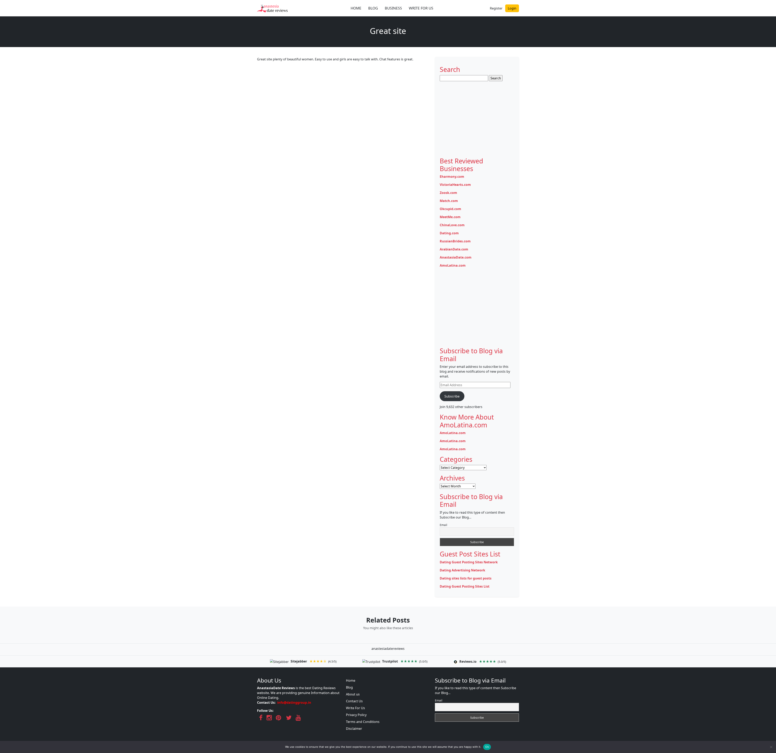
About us (353, 694)
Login (512, 8)
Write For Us (355, 708)
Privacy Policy (356, 715)
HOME (356, 8)
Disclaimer (354, 728)
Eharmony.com (452, 176)
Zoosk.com (448, 192)
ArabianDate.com (454, 249)
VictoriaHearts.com (455, 184)
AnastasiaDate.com (455, 257)
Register (496, 8)
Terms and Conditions (363, 721)
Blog (349, 687)
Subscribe (452, 396)
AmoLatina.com (453, 265)
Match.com (449, 201)
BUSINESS (393, 8)
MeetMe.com (450, 217)
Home (350, 680)
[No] (771, 747)
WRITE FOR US (421, 8)
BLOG (373, 8)
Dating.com (449, 233)
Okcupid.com (450, 209)
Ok (487, 746)
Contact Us (354, 701)
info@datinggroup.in (294, 702)
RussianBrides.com (455, 241)
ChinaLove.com (452, 225)
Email (443, 525)
